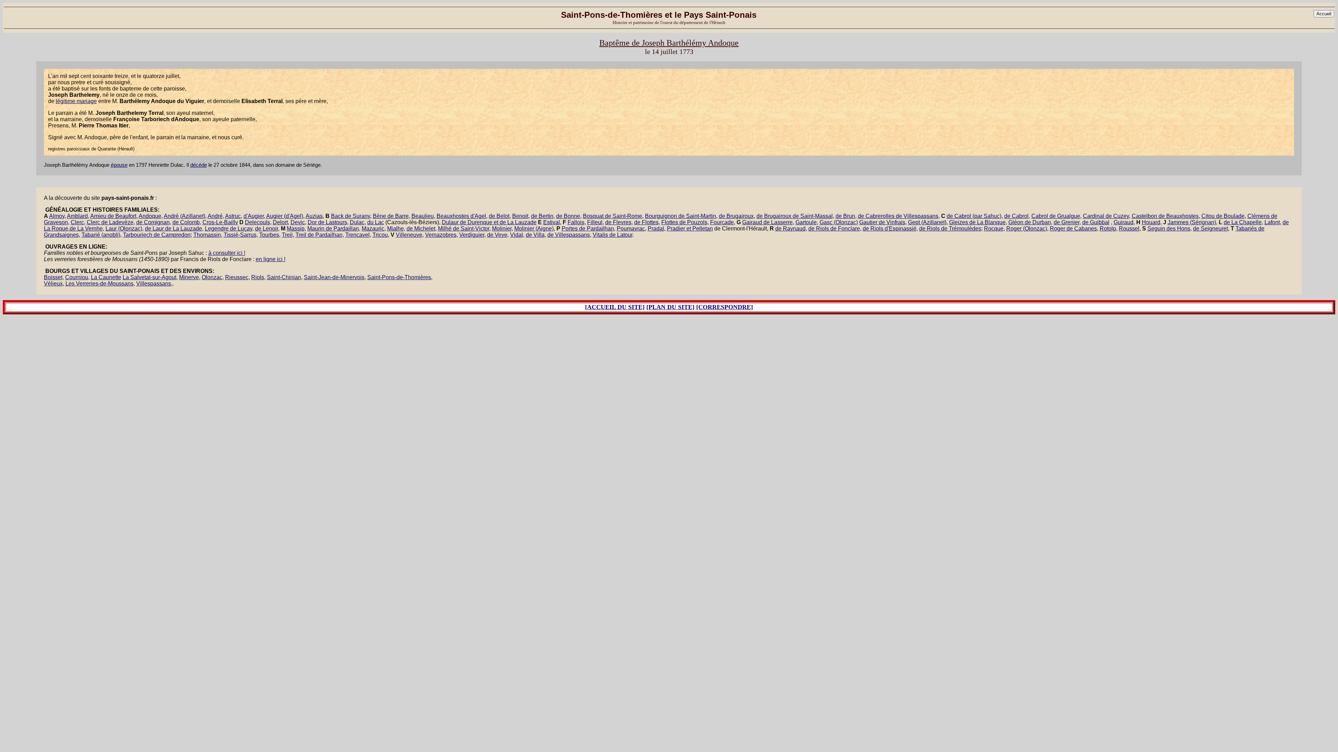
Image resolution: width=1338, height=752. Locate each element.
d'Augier (254, 216)
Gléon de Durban (1029, 222)
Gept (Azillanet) (927, 222)
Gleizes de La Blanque (977, 222)
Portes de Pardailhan (588, 229)
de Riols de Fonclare (834, 229)
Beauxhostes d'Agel (461, 216)
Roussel (1129, 229)
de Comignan (153, 222)
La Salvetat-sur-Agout (149, 277)
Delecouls (257, 222)
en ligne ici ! (270, 259)
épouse (119, 165)
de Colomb (186, 222)
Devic (298, 222)
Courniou (76, 277)
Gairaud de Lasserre (767, 222)
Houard (1151, 222)
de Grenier (1066, 222)
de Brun (845, 216)
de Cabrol (1016, 216)
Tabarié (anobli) (101, 235)
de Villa (535, 235)
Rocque (994, 229)
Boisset (53, 277)
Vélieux (53, 284)
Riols (257, 277)
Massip (296, 229)
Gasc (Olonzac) (839, 222)
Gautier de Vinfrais (882, 222)
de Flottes (646, 222)
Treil (287, 235)
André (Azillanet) (184, 216)
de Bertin (542, 216)
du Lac (375, 222)
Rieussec (236, 277)
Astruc (233, 216)
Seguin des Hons (1168, 229)
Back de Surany (350, 216)
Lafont (1272, 222)
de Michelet (421, 229)
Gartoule (806, 222)
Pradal (656, 229)
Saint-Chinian (284, 277)
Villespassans (153, 284)
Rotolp (1108, 229)
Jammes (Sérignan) (1192, 222)
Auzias (314, 216)
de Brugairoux (736, 216)
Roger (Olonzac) (1026, 229)
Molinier (502, 229)
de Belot (499, 216)
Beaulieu (423, 216)
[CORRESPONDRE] (724, 307)
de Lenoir (266, 229)
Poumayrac (631, 229)
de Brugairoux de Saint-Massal (794, 216)
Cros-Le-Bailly (220, 222)
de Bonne (568, 216)
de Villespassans (568, 235)
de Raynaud (790, 229)
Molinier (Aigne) (534, 229)
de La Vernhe (86, 229)
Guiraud (1123, 222)
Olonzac (212, 277)
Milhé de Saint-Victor (463, 229)
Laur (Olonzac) (124, 229)
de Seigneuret (1210, 229)
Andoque (150, 216)
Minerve (189, 277)
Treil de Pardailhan (319, 235)
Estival (551, 222)
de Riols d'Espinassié (889, 229)
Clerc (77, 222)
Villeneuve (409, 235)
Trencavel (357, 235)
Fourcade (722, 222)
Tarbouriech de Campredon (157, 235)
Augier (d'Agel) (284, 216)
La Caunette (106, 277)
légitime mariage (76, 101)
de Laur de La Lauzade (173, 229)
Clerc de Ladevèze (110, 222)
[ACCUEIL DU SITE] (615, 307)
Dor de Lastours (327, 222)
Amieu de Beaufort (113, 216)
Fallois (576, 222)
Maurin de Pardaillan (333, 229)
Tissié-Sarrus (240, 235)
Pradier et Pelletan (690, 229)
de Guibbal (1095, 222)
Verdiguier (471, 235)
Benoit (520, 216)
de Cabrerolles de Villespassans (898, 216)
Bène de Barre (391, 216)
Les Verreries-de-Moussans (99, 284)
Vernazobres (440, 235)
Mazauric (373, 229)
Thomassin (207, 235)
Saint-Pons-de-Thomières (399, 277)
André (215, 216)
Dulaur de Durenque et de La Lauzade (489, 222)
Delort (280, 222)
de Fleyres (618, 222)
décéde (198, 165)
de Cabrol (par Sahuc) (974, 216)
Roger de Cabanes (1073, 229)
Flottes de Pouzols (684, 222)
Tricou (380, 235)
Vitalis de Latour (612, 235)
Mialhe (395, 229)
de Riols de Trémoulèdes (950, 229)
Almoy (56, 216)
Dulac (357, 222)
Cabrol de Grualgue (1055, 216)
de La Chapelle (1243, 222)
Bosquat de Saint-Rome (612, 216)
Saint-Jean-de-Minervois (334, 277)
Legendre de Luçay (228, 229)
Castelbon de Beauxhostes (1165, 216)
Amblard (77, 216)
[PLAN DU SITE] (670, 307)
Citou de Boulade (1223, 216)
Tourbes (269, 235)
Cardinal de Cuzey (1106, 216)
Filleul (594, 222)
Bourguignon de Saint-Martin (680, 216)
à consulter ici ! (226, 253)
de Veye (497, 235)
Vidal (516, 235)
